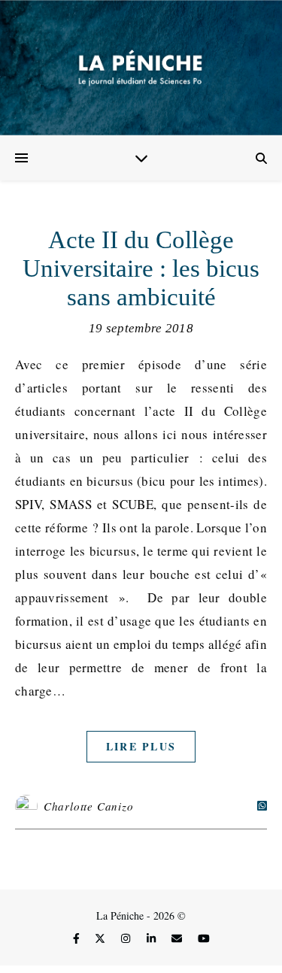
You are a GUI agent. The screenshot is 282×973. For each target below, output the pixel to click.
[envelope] (178, 939)
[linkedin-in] (153, 939)
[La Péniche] (141, 67)
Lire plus (141, 746)
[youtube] (204, 939)
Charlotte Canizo (89, 806)
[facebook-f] (78, 939)
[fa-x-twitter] (101, 939)
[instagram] (127, 939)
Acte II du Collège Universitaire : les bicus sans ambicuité (141, 268)
